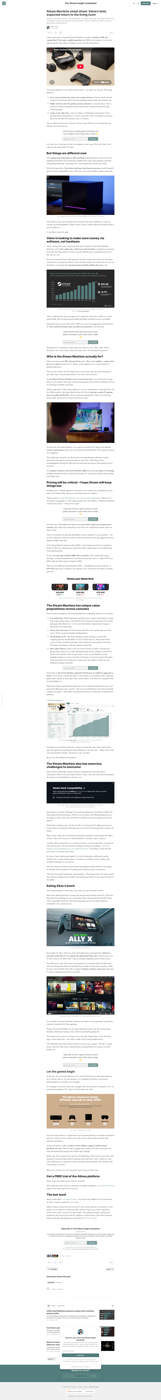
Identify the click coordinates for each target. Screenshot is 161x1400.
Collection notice (94, 1387)
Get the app (89, 1391)
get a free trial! (71, 740)
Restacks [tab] (59, 1282)
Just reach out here (104, 1185)
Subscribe (145, 3)
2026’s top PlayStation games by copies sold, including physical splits (70, 1312)
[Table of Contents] (2, 700)
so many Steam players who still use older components (79, 498)
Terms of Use (89, 1359)
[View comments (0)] (56, 33)
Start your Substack (75, 1391)
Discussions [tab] (60, 1306)
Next (108, 1269)
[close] (98, 1329)
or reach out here (70, 1199)
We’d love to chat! (89, 1218)
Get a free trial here (83, 311)
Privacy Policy (94, 1361)
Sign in (155, 3)
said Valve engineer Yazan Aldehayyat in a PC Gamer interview (78, 847)
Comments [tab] (51, 1282)
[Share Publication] (138, 3)
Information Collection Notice (80, 1361)
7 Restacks (68, 1256)
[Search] (134, 3)
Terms (85, 1387)
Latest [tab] (54, 1306)
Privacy (80, 1387)
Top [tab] (49, 1306)
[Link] (43, 153)
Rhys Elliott (54, 26)
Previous (54, 1269)
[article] (80, 1316)
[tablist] (55, 1282)
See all (50, 1359)
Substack (71, 1396)
